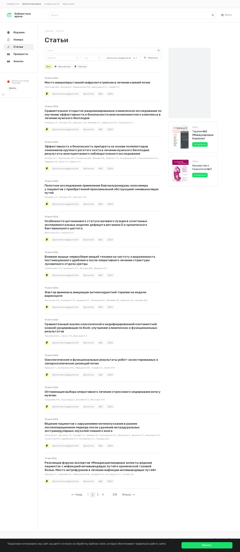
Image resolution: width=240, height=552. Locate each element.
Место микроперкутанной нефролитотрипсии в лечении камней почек (97, 82)
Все (48, 66)
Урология (88, 93)
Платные (82, 66)
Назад (78, 494)
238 (115, 494)
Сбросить (153, 58)
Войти (228, 15)
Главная (49, 31)
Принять (207, 545)
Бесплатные (64, 66)
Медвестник (13, 4)
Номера (18, 39)
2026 (110, 93)
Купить (12, 88)
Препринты (21, 54)
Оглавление (200, 144)
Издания (19, 32)
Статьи (60, 31)
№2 (100, 481)
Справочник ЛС (52, 4)
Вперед (127, 494)
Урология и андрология (65, 93)
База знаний (68, 4)
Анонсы (18, 61)
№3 (101, 93)
